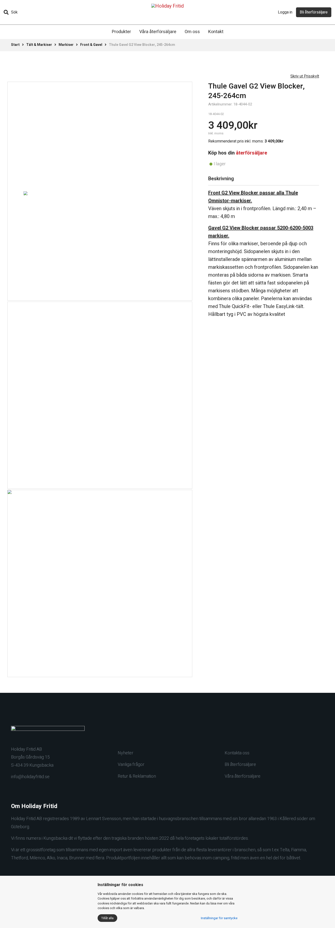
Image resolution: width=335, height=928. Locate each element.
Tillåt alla (107, 918)
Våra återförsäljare (157, 31)
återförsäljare (251, 152)
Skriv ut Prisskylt (304, 76)
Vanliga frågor (131, 764)
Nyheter (125, 753)
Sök (14, 12)
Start (15, 44)
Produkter (121, 31)
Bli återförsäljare (314, 12)
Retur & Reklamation (137, 776)
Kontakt (215, 31)
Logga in (285, 12)
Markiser (66, 44)
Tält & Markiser (39, 44)
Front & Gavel (91, 44)
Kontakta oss (237, 753)
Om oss (192, 31)
